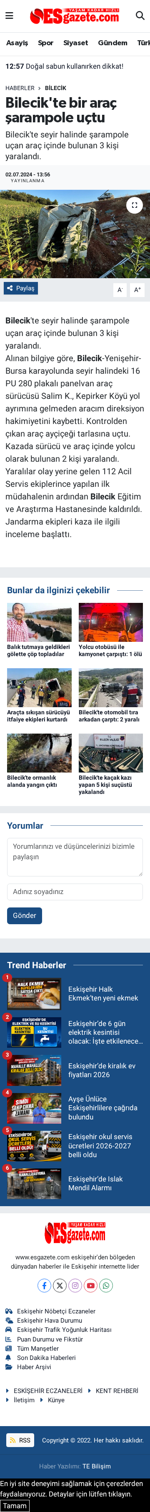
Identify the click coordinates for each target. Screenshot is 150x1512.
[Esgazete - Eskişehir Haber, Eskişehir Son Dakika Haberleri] (74, 15)
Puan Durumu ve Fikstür (50, 1339)
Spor (46, 43)
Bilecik (55, 88)
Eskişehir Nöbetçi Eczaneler (56, 1311)
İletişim (24, 1400)
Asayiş (17, 43)
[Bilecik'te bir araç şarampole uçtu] (75, 234)
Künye (56, 1400)
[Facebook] (44, 1285)
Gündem (112, 43)
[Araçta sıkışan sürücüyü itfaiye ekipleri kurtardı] (39, 687)
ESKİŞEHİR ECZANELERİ (48, 1391)
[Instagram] (75, 1285)
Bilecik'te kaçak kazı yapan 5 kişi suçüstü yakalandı (105, 784)
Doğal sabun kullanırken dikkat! (64, 66)
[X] (60, 1285)
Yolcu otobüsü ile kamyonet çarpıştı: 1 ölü (110, 650)
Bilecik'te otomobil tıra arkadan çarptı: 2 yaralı (109, 716)
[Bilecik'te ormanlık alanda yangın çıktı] (39, 752)
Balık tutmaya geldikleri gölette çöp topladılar (38, 650)
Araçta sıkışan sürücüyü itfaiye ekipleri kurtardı (38, 716)
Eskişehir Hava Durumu (49, 1320)
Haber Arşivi (34, 1367)
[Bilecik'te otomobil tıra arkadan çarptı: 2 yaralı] (111, 687)
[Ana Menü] (9, 16)
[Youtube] (91, 1285)
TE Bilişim (96, 1466)
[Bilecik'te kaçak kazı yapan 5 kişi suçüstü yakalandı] (111, 752)
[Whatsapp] (106, 1285)
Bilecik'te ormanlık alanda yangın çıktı (32, 781)
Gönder (24, 915)
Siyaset (75, 43)
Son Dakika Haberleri (46, 1358)
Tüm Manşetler (38, 1348)
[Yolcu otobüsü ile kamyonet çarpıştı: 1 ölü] (111, 622)
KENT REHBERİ (117, 1391)
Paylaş (25, 288)
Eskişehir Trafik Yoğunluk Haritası (64, 1330)
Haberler (20, 88)
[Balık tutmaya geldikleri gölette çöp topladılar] (39, 622)
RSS (24, 1440)
